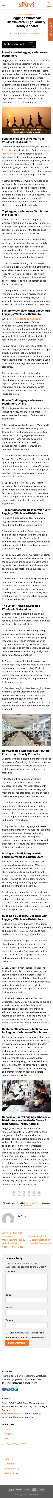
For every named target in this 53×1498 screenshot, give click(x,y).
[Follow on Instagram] (8, 1389)
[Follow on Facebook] (4, 1389)
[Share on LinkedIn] (39, 1193)
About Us (10, 1433)
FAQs (7, 1438)
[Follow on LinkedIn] (16, 1389)
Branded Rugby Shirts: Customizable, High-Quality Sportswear (39, 1240)
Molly (40, 33)
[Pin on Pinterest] (34, 1193)
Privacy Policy (12, 1468)
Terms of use (11, 1473)
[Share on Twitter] (24, 1193)
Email (8, 1307)
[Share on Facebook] (19, 1193)
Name (9, 1295)
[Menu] (3, 4)
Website (9, 1320)
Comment (10, 1271)
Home (8, 1429)
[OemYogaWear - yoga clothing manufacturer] (26, 4)
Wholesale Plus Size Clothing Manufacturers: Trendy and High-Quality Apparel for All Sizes (13, 1239)
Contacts (9, 1463)
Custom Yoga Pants (26, 14)
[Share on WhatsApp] (14, 1193)
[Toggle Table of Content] (30, 44)
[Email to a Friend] (29, 1193)
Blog (7, 1459)
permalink (28, 1206)
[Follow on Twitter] (12, 1389)
